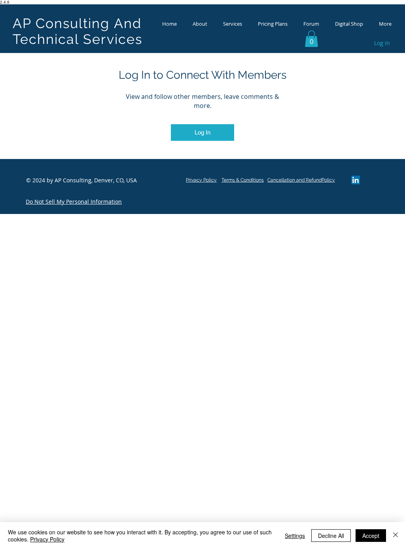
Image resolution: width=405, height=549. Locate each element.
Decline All (331, 536)
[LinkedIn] (355, 180)
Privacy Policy (47, 539)
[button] (311, 38)
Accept (370, 536)
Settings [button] (295, 536)
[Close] (395, 535)
